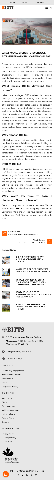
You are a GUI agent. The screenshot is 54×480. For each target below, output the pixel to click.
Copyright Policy (9, 438)
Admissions (7, 398)
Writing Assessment (10, 410)
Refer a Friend (8, 418)
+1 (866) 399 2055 (22, 352)
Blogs (4, 402)
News (4, 383)
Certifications (39, 2)
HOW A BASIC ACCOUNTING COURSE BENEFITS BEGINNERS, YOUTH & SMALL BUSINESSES (30, 282)
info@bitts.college (14, 359)
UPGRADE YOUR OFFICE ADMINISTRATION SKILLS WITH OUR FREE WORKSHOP (33, 295)
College (24, 2)
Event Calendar (8, 406)
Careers (5, 422)
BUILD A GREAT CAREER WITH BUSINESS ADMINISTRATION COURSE (30, 259)
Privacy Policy (8, 434)
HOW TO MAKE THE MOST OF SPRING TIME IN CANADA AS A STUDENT (30, 307)
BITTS (19, 209)
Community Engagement (13, 371)
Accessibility (7, 379)
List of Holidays (8, 414)
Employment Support (11, 375)
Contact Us (7, 442)
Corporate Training (10, 387)
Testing (12, 2)
